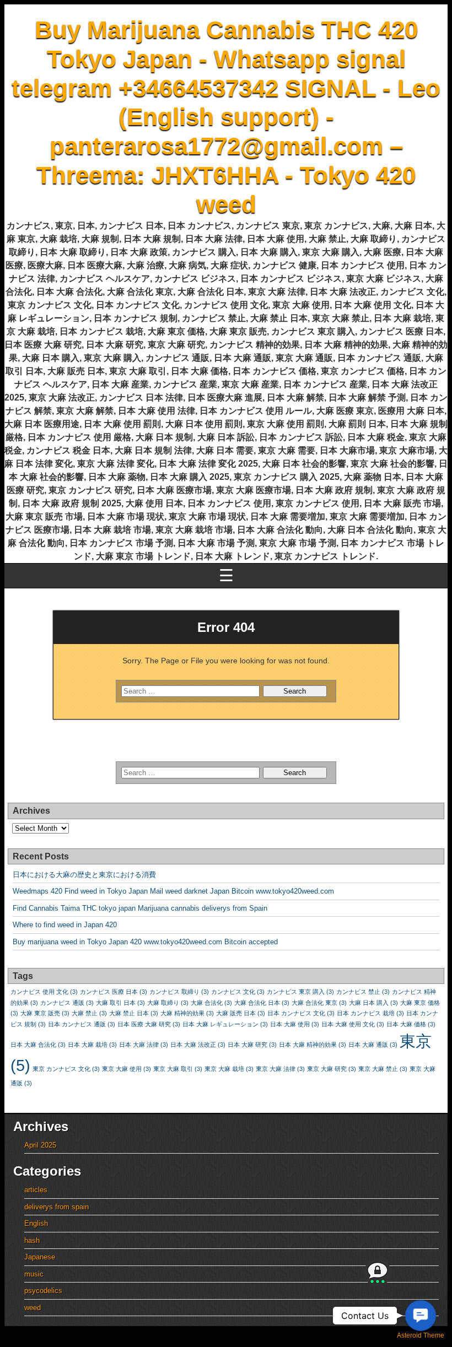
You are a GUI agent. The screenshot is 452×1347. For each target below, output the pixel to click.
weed (32, 1307)
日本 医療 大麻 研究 (148, 1024)
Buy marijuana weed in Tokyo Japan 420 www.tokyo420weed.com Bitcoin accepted (145, 942)
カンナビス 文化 (238, 991)
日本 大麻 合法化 (38, 1044)
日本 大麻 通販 (372, 1044)
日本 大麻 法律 (143, 1044)
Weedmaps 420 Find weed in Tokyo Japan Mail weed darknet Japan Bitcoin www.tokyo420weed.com (173, 891)
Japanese (39, 1257)
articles (35, 1190)
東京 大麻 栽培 (229, 1068)
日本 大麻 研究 (252, 1044)
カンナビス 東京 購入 (300, 991)
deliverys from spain (56, 1207)
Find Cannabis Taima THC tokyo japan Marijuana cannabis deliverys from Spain (140, 908)
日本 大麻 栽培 (92, 1044)
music (34, 1274)
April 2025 (40, 1145)
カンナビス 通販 (67, 1002)
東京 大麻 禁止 (382, 1068)
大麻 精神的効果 (187, 1013)
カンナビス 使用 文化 (44, 991)
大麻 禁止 (89, 1013)
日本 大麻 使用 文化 (352, 1024)
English (36, 1223)
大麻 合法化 (211, 1002)
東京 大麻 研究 (331, 1068)
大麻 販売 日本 (240, 1013)
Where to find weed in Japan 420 (65, 925)
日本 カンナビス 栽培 (370, 1013)
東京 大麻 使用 (126, 1068)
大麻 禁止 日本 (133, 1013)
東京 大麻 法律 (280, 1068)
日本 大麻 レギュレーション (225, 1024)
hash (32, 1240)
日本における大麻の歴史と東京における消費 (84, 874)
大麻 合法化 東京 (319, 1002)
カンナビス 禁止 (363, 991)
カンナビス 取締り (179, 991)
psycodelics (43, 1290)
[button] (420, 1315)
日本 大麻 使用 (294, 1024)
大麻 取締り (168, 1002)
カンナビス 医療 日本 (113, 991)
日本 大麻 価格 (410, 1024)
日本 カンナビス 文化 (301, 1013)
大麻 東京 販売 (44, 1013)
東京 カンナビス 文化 (66, 1068)
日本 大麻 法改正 (197, 1044)
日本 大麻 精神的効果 (312, 1044)
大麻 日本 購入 (373, 1002)
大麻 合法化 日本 (261, 1002)
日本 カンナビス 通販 (81, 1024)
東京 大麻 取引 (177, 1068)
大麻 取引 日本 (120, 1002)
